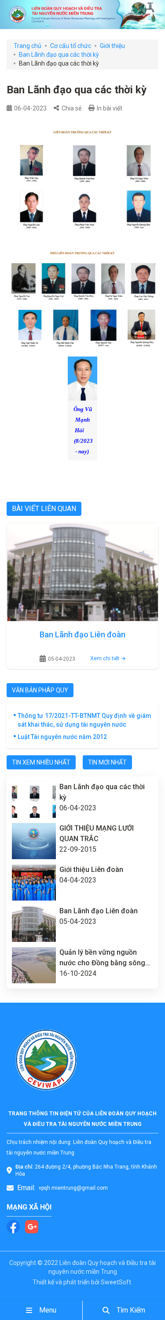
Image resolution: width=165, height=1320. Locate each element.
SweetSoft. (116, 1282)
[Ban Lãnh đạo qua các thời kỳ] (34, 800)
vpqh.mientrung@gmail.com (73, 1188)
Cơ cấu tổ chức (70, 45)
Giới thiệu (112, 45)
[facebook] (13, 1226)
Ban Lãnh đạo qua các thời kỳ (59, 54)
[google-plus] (31, 1226)
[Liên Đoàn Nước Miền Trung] (82, 15)
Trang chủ (27, 45)
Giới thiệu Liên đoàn (91, 869)
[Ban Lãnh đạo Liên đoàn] (82, 572)
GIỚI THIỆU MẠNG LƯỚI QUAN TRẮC (96, 833)
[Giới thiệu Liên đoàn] (34, 882)
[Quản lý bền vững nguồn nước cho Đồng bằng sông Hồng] (34, 965)
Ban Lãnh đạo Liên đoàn (82, 634)
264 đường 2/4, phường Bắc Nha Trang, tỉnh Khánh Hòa (86, 1170)
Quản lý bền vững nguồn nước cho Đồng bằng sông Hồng (102, 958)
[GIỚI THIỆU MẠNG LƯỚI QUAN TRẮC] (34, 841)
